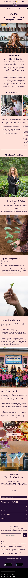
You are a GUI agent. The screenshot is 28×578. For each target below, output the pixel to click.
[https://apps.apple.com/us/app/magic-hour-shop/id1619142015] (8, 564)
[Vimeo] (17, 576)
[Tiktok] (7, 576)
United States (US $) (7, 570)
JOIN (25, 535)
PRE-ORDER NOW (14, 3)
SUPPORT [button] (3, 518)
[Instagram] (1, 576)
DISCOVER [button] (3, 510)
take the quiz (14, 434)
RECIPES (14, 490)
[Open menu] (2, 8)
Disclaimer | (4, 574)
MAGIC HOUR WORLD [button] (5, 514)
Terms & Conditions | (21, 573)
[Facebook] (4, 576)
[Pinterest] (10, 576)
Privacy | (13, 573)
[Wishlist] (24, 8)
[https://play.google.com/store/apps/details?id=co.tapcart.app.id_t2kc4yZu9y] (19, 564)
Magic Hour (5, 573)
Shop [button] (2, 506)
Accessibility (10, 574)
